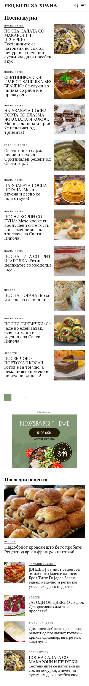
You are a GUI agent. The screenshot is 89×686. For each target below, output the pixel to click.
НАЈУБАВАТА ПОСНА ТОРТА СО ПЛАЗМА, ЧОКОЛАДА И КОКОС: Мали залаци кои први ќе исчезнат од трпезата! (27, 121)
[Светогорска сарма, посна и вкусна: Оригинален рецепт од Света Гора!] (69, 155)
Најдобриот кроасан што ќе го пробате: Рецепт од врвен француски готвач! (43, 549)
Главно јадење (15, 145)
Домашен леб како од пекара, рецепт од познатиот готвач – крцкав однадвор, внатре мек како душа (55, 635)
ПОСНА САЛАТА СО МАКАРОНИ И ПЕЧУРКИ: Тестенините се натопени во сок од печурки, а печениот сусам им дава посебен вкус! (27, 46)
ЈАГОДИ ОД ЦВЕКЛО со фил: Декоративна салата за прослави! (56, 606)
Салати (34, 597)
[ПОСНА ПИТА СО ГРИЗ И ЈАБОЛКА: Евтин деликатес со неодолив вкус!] (69, 261)
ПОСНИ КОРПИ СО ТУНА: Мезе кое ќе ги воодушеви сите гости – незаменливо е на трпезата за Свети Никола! (26, 227)
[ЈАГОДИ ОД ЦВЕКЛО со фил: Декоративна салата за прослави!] (14, 605)
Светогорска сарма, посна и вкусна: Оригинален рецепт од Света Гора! (27, 156)
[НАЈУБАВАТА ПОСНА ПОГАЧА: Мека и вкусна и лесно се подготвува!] (69, 190)
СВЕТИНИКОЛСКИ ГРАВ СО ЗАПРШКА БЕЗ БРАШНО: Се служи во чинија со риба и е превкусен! (27, 85)
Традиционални (41, 623)
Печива (10, 290)
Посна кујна (14, 25)
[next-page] (34, 397)
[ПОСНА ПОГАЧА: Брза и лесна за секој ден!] (69, 296)
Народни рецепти (42, 563)
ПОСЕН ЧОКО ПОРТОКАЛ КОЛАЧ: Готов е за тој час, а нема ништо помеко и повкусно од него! (26, 367)
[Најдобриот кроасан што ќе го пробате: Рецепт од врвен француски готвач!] (44, 511)
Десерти (10, 353)
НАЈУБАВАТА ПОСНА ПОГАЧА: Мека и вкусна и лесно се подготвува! (25, 191)
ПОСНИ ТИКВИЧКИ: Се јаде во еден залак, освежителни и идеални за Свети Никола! (27, 332)
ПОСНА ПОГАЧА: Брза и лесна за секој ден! (26, 297)
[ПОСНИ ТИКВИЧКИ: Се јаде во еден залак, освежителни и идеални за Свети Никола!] (69, 330)
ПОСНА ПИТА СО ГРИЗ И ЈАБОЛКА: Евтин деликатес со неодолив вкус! (28, 262)
